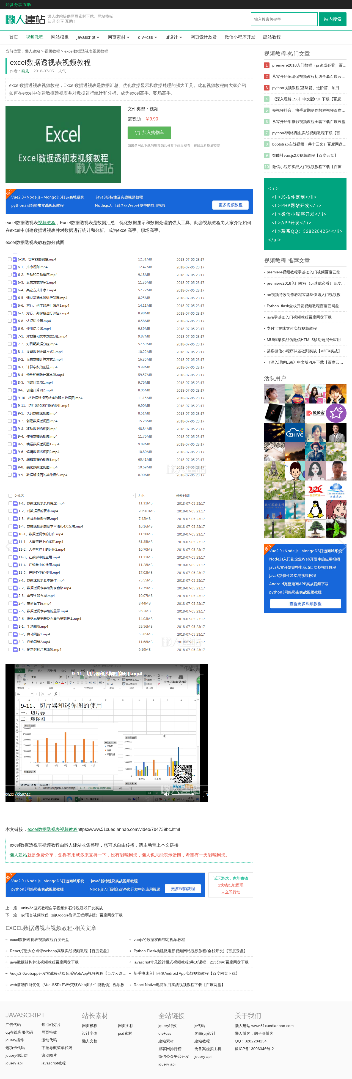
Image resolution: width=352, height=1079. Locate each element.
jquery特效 (167, 1025)
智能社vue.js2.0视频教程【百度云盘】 (305, 155)
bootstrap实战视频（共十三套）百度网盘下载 (309, 144)
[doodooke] (315, 413)
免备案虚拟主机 (207, 1049)
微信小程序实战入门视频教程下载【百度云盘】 (309, 166)
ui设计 (172, 37)
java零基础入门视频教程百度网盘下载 (299, 317)
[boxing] (274, 528)
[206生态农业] (315, 490)
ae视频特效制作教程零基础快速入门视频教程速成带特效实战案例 (306, 294)
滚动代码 (49, 1040)
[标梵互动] (315, 471)
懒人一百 (25, 19)
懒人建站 (32, 51)
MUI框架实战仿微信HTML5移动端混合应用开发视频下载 (306, 339)
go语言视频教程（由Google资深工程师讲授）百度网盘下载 (72, 915)
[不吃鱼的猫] (295, 393)
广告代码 (13, 1024)
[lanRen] (295, 490)
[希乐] (295, 471)
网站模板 (60, 37)
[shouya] (274, 509)
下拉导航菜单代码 (57, 1047)
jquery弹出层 (17, 1055)
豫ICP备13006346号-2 (254, 1049)
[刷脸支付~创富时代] (295, 528)
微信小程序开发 (240, 37)
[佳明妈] (274, 393)
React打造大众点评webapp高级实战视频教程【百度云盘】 (60, 951)
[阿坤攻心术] (336, 432)
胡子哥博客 (263, 1033)
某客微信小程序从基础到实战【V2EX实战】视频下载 (306, 351)
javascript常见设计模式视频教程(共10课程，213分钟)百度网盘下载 (191, 962)
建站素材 (166, 1041)
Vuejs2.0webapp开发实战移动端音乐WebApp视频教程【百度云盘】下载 (69, 973)
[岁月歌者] (315, 393)
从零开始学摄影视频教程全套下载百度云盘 (308, 121)
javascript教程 (54, 1063)
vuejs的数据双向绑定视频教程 (159, 939)
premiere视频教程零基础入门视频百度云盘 (303, 272)
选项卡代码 (15, 1047)
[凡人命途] (274, 432)
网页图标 (125, 1025)
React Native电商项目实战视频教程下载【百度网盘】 (179, 984)
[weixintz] (336, 451)
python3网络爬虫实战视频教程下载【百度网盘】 (309, 133)
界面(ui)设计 (205, 1033)
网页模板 (89, 1025)
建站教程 (272, 37)
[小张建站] (336, 528)
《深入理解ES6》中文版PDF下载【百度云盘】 (309, 99)
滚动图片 (49, 1055)
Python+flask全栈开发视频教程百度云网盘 (303, 306)
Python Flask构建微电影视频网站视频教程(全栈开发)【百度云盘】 (191, 951)
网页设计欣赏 (204, 37)
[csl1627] (295, 509)
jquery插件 (15, 1040)
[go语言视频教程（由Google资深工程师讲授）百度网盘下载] (342, 544)
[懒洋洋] (315, 451)
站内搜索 (333, 19)
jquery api (14, 1063)
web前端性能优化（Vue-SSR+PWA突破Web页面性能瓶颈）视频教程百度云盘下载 (69, 984)
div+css (145, 37)
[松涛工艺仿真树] (315, 528)
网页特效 (49, 1032)
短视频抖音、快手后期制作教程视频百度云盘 (309, 110)
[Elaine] (274, 490)
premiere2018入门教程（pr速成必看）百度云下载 (309, 65)
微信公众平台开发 (173, 1056)
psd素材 (125, 1033)
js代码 (199, 1025)
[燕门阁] (315, 509)
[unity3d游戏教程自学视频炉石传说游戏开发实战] (9, 544)
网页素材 (116, 37)
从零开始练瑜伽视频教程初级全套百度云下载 (309, 76)
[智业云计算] (295, 432)
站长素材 (95, 1015)
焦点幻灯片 (51, 1024)
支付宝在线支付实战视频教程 (292, 328)
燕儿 (25, 71)
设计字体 (89, 1033)
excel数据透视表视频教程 (86, 51)
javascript (85, 37)
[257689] (336, 490)
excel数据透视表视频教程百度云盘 (39, 939)
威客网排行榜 (170, 1049)
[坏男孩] (295, 413)
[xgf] (336, 471)
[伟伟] (274, 471)
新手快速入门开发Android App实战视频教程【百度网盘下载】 (187, 973)
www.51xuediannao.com (272, 1025)
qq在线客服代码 (19, 1032)
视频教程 (34, 37)
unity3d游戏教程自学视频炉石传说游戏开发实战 (62, 908)
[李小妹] (336, 509)
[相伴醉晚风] (336, 393)
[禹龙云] (274, 413)
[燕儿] (315, 432)
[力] (295, 451)
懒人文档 (89, 1041)
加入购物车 (153, 132)
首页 (13, 37)
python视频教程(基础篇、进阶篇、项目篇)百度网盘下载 (309, 88)
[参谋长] (274, 451)
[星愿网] (336, 413)
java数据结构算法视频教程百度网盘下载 (44, 962)
